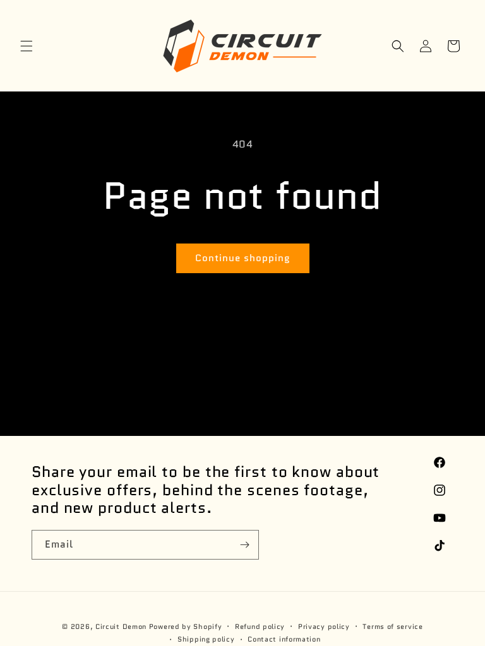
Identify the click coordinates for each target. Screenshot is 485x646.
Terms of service (392, 626)
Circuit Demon (121, 626)
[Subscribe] (244, 545)
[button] (26, 46)
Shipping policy (206, 639)
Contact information (284, 639)
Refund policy (260, 626)
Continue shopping (242, 258)
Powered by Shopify (185, 626)
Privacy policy (324, 626)
